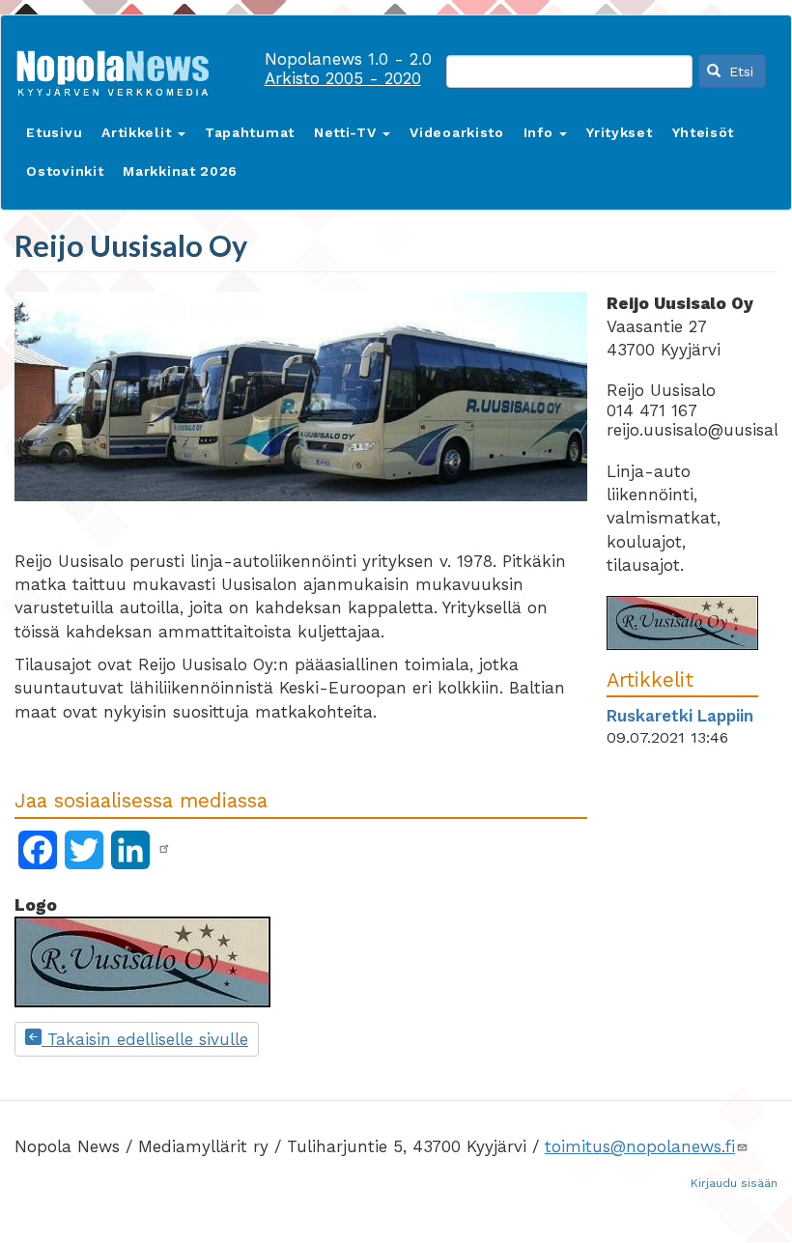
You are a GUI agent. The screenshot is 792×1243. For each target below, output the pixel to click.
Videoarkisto (456, 132)
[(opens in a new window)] (164, 849)
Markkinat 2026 (180, 171)
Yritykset (619, 132)
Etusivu (54, 132)
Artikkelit (138, 132)
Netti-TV (347, 132)
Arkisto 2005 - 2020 (343, 78)
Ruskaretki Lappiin (680, 715)
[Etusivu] (119, 69)
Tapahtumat (250, 132)
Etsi (738, 71)
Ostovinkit (64, 171)
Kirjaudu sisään (734, 1183)
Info (540, 132)
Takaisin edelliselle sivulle (145, 1039)
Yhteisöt (703, 132)
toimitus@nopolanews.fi (640, 1146)
